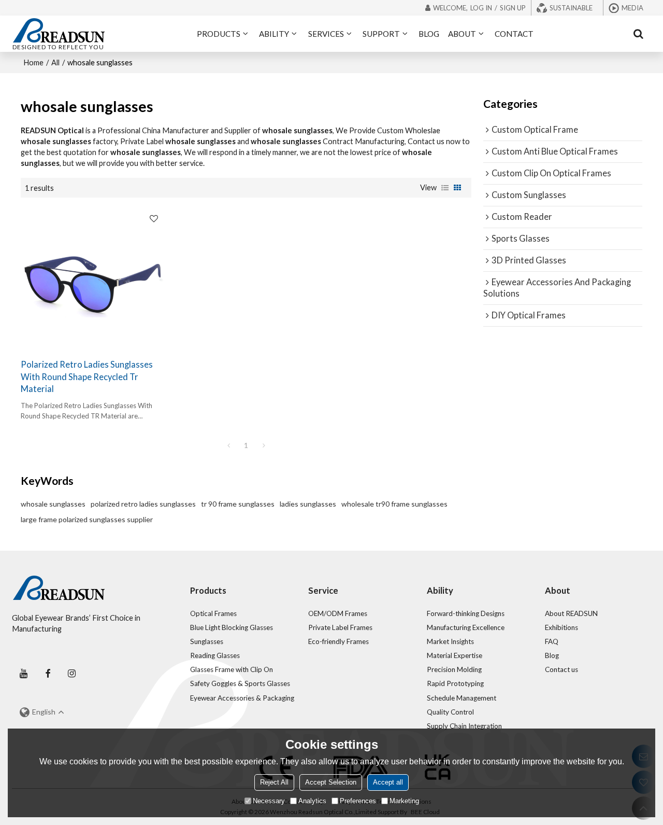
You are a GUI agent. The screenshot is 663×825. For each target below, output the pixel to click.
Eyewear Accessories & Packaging (242, 698)
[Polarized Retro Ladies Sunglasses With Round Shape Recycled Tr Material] (92, 278)
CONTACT (514, 33)
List (445, 188)
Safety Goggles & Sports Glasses (240, 683)
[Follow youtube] (24, 673)
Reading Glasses (215, 655)
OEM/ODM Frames (337, 613)
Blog (552, 655)
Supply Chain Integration (464, 726)
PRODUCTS (218, 33)
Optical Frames (213, 613)
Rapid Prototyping (455, 683)
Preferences (358, 801)
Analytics (312, 801)
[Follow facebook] (47, 673)
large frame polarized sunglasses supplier (87, 519)
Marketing (404, 801)
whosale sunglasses (53, 503)
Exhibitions (561, 627)
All (55, 62)
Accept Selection (330, 782)
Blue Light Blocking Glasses (231, 627)
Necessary (269, 801)
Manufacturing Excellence (466, 627)
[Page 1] (228, 445)
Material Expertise (454, 655)
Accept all (388, 782)
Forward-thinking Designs (466, 613)
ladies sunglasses (308, 503)
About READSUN (571, 613)
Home (33, 62)
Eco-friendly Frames (338, 641)
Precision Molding (454, 669)
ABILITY (274, 33)
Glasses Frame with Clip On (231, 669)
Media (632, 8)
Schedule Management (461, 698)
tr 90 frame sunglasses (238, 503)
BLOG (429, 33)
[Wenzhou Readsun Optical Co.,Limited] (58, 30)
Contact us (561, 669)
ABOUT (462, 33)
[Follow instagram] (72, 673)
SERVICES (326, 33)
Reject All (274, 782)
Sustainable (571, 8)
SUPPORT (381, 33)
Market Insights (450, 641)
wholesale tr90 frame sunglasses (394, 503)
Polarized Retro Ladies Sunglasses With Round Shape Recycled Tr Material (87, 376)
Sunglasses (206, 641)
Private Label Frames (340, 627)
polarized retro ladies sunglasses (143, 503)
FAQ (551, 641)
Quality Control (450, 712)
